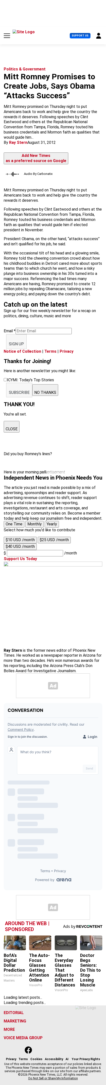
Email (10, 331)
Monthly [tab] (34, 524)
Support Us (80, 35)
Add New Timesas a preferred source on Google (36, 158)
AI (67, 1059)
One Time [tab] (14, 524)
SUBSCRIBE (19, 392)
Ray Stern (18, 142)
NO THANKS (45, 392)
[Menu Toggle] (7, 36)
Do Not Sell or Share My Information (53, 1078)
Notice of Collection (22, 351)
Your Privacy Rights (86, 1059)
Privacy (66, 351)
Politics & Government (25, 69)
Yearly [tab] (52, 524)
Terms (50, 351)
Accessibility (54, 1059)
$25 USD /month (54, 539)
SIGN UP (16, 344)
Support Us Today (20, 558)
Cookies (36, 1059)
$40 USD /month (20, 546)
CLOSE (12, 429)
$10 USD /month (20, 539)
